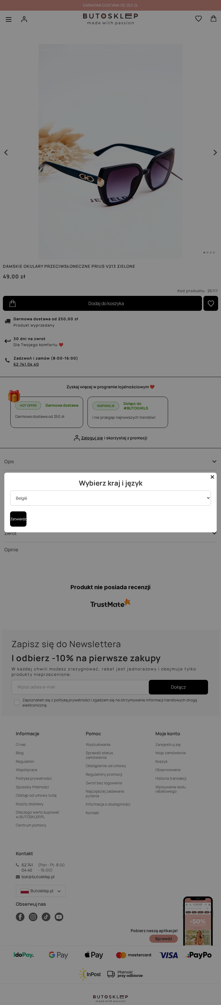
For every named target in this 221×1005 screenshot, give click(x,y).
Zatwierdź (18, 519)
